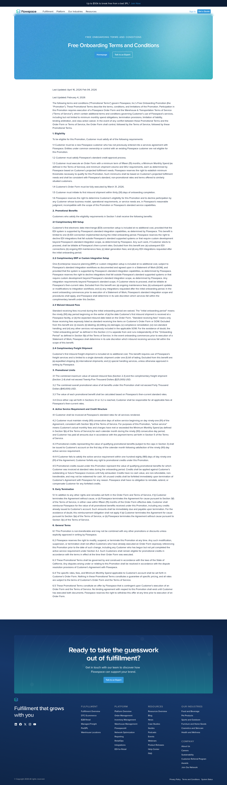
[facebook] (20, 724)
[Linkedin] (15, 724)
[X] (25, 724)
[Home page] (26, 11)
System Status (207, 779)
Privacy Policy (175, 779)
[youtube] (34, 724)
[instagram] (30, 724)
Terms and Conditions (191, 779)
